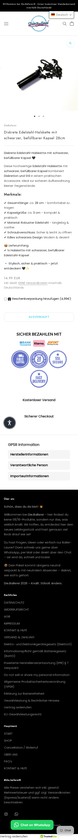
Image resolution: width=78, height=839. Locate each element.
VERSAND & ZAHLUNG (19, 637)
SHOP (8, 740)
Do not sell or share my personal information (37, 675)
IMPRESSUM (12, 623)
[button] (61, 15)
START (8, 733)
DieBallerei (10, 125)
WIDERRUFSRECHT (16, 609)
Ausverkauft (39, 317)
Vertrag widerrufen (18, 707)
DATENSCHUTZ (14, 602)
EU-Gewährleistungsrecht (23, 714)
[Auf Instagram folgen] (6, 814)
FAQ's (8, 761)
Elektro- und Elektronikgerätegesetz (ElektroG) (38, 644)
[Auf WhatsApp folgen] (16, 814)
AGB (7, 616)
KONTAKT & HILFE (15, 630)
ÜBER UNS (11, 754)
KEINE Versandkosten (33, 283)
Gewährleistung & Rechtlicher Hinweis (31, 700)
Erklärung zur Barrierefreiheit (24, 693)
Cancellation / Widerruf (21, 747)
